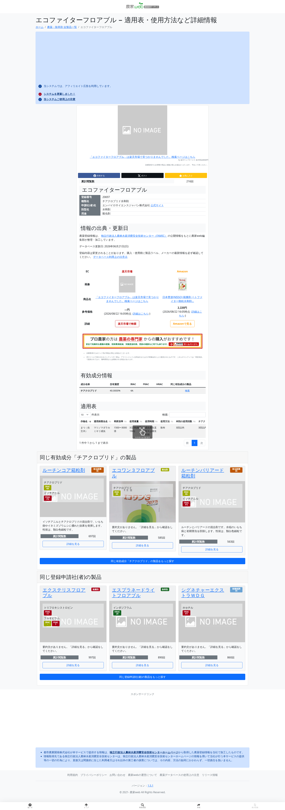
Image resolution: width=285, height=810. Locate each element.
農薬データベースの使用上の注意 (179, 775)
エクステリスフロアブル (64, 593)
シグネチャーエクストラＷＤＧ (202, 593)
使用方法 (165, 421)
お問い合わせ (117, 775)
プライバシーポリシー (93, 775)
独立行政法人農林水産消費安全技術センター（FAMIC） (134, 236)
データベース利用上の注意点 (110, 257)
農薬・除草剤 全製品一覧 (62, 27)
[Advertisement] (142, 722)
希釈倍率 (118, 421)
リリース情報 (210, 775)
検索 (187, 390)
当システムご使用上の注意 (59, 99)
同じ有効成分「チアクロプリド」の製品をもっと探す (142, 561)
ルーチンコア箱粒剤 (64, 470)
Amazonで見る (182, 323)
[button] (199, 806)
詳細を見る (73, 544)
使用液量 (134, 421)
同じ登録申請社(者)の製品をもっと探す (142, 677)
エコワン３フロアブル (133, 473)
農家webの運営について (142, 775)
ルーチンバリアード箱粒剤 (202, 473)
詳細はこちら (141, 313)
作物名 (84, 421)
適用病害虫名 (101, 421)
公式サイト (157, 205)
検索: (165, 414)
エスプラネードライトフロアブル (133, 593)
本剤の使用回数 (184, 421)
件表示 (95, 414)
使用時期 (149, 421)
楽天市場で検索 (127, 323)
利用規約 (72, 775)
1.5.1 (150, 785)
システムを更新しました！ (59, 94)
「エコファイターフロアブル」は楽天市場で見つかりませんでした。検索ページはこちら (142, 157)
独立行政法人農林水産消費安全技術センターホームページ (144, 752)
